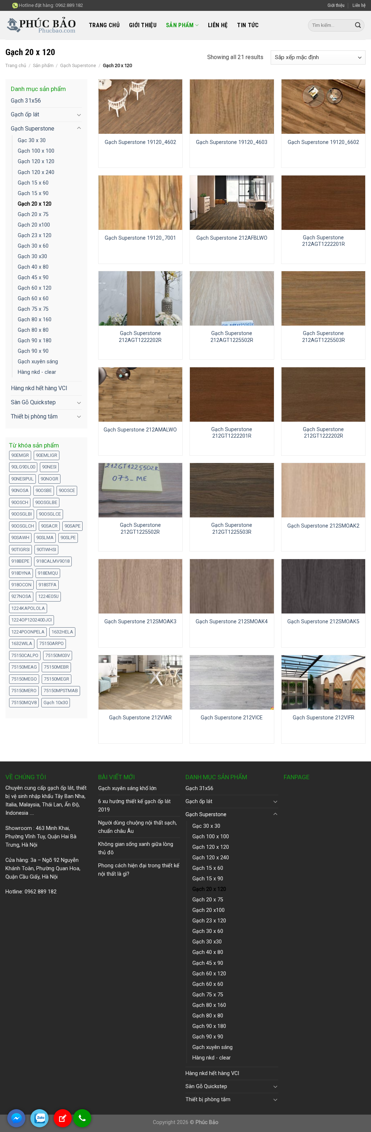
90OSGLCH (22, 526)
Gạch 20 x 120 (34, 204)
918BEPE (20, 561)
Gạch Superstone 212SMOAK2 (323, 526)
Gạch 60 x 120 (34, 288)
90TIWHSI (46, 549)
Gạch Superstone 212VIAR (140, 718)
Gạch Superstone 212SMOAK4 (232, 622)
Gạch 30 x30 (32, 256)
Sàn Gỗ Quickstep (33, 402)
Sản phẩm (180, 25)
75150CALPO (24, 655)
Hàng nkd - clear (37, 372)
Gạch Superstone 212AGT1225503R (323, 336)
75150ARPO (51, 643)
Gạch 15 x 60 (33, 183)
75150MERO (24, 690)
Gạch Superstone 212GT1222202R (323, 432)
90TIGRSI (20, 549)
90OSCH (19, 502)
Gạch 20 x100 (34, 225)
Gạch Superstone (78, 65)
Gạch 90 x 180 (34, 341)
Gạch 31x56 (26, 100)
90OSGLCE (50, 514)
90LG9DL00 (23, 467)
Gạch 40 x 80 (33, 267)
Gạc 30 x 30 (32, 140)
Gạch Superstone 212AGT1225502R (231, 336)
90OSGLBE (46, 502)
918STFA (47, 584)
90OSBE (44, 490)
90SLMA (45, 537)
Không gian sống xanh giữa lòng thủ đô (135, 848)
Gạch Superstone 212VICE (232, 718)
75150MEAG (24, 667)
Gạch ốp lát (25, 114)
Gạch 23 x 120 (34, 235)
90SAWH (20, 537)
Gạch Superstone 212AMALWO (140, 430)
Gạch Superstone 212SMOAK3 (140, 622)
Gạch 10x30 (55, 702)
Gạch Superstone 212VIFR (323, 718)
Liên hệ (359, 5)
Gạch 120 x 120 (36, 161)
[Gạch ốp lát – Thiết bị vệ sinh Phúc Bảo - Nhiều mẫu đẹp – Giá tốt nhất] (41, 25)
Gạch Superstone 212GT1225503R (231, 528)
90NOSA (20, 490)
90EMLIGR (46, 455)
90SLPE (68, 537)
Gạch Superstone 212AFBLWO (231, 238)
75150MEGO (24, 679)
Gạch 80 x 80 (33, 330)
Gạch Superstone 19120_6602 (323, 142)
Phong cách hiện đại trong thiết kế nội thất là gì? (138, 870)
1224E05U (48, 596)
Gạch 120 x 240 (36, 172)
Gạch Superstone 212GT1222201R (231, 432)
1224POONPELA (28, 632)
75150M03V (57, 655)
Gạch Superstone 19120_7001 (140, 238)
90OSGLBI (21, 514)
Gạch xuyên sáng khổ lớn (127, 788)
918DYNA (21, 573)
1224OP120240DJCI (31, 620)
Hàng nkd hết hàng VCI (39, 388)
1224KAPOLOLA (28, 608)
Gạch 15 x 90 (33, 193)
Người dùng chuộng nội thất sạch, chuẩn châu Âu (137, 827)
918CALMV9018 (53, 561)
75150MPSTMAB (60, 690)
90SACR (49, 526)
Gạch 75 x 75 (33, 309)
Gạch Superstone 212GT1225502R (140, 528)
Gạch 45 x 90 (33, 277)
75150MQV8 (24, 702)
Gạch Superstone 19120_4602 (140, 142)
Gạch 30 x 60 (33, 246)
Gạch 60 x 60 (33, 299)
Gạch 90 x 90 (33, 351)
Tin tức (248, 25)
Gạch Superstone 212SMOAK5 (323, 622)
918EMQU (48, 573)
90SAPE (72, 526)
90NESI (49, 467)
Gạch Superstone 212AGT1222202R (140, 336)
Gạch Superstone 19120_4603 (231, 142)
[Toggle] (79, 114)
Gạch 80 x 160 (34, 320)
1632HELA (62, 632)
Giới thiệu (336, 5)
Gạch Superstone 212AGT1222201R (323, 241)
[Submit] (358, 25)
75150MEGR (56, 679)
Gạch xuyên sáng (38, 362)
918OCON (21, 584)
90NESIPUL (22, 479)
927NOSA (21, 596)
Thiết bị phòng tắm (34, 416)
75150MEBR (56, 667)
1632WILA (21, 643)
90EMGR (20, 455)
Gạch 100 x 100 (36, 151)
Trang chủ (104, 25)
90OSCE (67, 490)
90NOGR (49, 479)
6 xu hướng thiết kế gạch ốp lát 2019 (134, 805)
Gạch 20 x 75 (33, 214)
